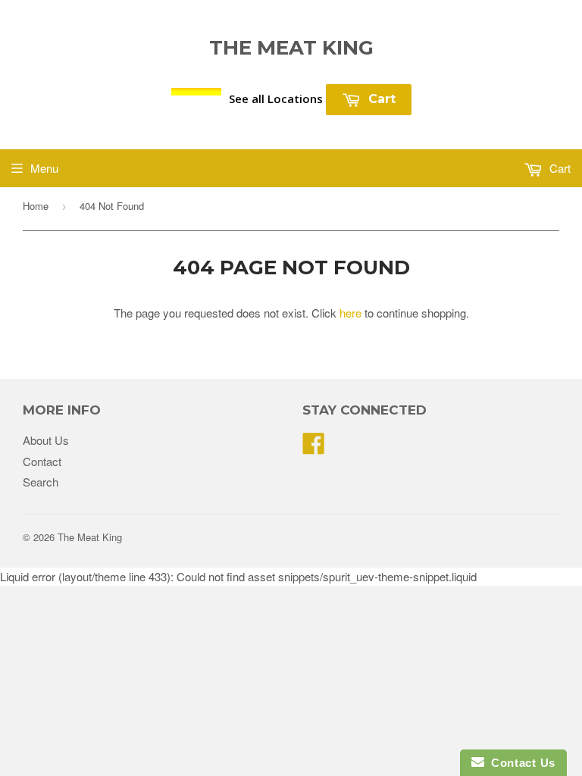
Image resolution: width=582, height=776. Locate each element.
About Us (46, 440)
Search (40, 482)
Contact (42, 461)
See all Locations (276, 98)
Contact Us (519, 762)
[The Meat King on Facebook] (313, 447)
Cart (380, 99)
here (350, 313)
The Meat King (291, 48)
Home (35, 206)
